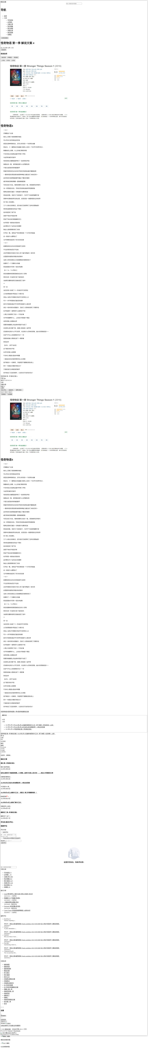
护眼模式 (10, 57)
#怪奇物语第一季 (12, 711)
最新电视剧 (7, 968)
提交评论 (3, 843)
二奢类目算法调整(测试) (11, 902)
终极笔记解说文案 (9, 979)
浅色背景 (3, 57)
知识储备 (10, 26)
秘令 (5, 1003)
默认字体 (4, 390)
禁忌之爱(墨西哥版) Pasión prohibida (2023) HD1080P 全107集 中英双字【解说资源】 (35, 924)
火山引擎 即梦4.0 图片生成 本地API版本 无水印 (18, 894)
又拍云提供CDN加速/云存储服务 (10, 1025)
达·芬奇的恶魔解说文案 (11, 987)
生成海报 (10, 394)
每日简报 (10, 32)
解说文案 (3, 2)
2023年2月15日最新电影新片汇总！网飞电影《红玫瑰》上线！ (37, 733)
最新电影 (7, 964)
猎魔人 (6, 997)
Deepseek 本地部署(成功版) (12, 906)
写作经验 (10, 20)
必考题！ (10, 22)
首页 (5, 16)
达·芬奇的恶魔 (8, 985)
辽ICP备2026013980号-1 (9, 1033)
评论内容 (3, 829)
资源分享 (10, 30)
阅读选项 (3, 49)
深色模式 (16, 57)
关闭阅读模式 (4, 38)
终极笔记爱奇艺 (9, 983)
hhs (5, 378)
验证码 (3, 840)
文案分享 (10, 24)
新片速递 (10, 28)
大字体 (13, 60)
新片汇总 (7, 977)
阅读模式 (3, 394)
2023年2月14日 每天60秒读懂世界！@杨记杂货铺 (30, 727)
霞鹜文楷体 (19, 390)
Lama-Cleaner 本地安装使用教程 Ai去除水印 (17, 910)
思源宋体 (11, 390)
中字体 (8, 60)
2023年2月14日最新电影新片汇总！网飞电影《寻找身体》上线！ (34, 725)
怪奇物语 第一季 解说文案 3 (23, 729)
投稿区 (10, 34)
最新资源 (7, 966)
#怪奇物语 (4, 711)
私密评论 (5, 832)
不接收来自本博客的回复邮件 (12, 838)
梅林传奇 (7, 993)
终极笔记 (7, 981)
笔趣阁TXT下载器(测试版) (12, 898)
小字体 (3, 60)
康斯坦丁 (7, 995)
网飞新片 (7, 973)
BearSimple (17, 1031)
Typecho (10, 1031)
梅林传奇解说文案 (9, 999)
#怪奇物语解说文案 (23, 711)
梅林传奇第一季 (9, 991)
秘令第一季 (7, 1001)
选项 (2, 388)
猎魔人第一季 (8, 989)
